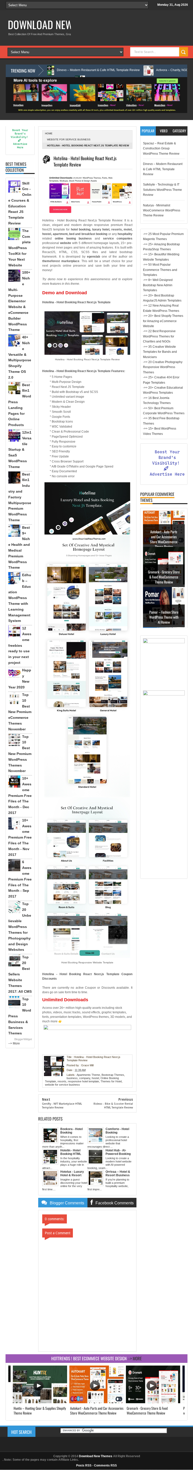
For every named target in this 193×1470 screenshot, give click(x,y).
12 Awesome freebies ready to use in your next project (19, 645)
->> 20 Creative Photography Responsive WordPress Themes (162, 367)
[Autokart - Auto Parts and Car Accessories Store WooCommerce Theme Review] (96, 1402)
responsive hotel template (83, 1081)
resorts (62, 1081)
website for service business (68, 139)
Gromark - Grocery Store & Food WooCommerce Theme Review (164, 580)
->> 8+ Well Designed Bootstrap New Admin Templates (158, 285)
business (72, 1078)
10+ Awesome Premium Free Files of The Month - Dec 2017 (20, 795)
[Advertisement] (164, 800)
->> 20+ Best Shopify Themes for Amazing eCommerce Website (163, 321)
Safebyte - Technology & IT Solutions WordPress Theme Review (162, 190)
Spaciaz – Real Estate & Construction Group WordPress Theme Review (161, 148)
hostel (95, 1078)
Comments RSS (105, 1465)
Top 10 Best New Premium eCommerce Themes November (19, 712)
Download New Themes (57, 24)
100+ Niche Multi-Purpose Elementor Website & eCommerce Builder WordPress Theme (19, 301)
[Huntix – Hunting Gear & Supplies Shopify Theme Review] (40, 1402)
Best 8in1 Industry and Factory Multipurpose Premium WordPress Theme (19, 497)
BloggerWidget (23, 1039)
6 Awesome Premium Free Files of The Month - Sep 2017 (20, 879)
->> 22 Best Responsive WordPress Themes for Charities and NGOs (159, 336)
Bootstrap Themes (113, 1074)
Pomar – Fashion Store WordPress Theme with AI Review (163, 620)
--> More (14, 1043)
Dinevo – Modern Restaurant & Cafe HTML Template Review (65, 70)
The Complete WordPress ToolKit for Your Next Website (19, 248)
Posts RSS (83, 1465)
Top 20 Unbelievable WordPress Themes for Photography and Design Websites (19, 927)
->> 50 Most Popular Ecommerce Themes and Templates (160, 270)
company (84, 1078)
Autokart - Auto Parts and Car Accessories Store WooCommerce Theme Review (163, 543)
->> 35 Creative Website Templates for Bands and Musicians (160, 352)
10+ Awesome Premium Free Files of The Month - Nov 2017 (20, 837)
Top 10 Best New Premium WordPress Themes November (19, 754)
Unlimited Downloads (65, 999)
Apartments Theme (88, 1074)
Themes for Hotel (111, 1081)
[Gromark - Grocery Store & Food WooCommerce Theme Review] (153, 1402)
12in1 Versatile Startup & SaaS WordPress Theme (19, 449)
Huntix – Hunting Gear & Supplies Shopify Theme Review (40, 1410)
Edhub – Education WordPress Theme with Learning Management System (19, 598)
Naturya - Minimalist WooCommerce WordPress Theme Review (161, 210)
